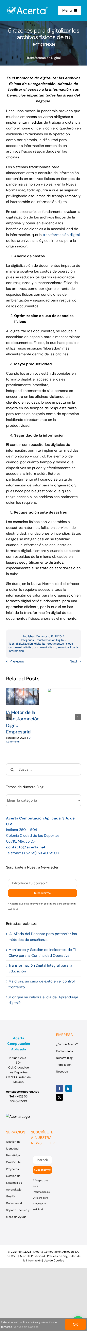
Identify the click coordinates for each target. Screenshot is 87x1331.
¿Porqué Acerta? (67, 1044)
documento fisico (45, 647)
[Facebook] (59, 1088)
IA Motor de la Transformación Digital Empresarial (22, 696)
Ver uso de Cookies (25, 1327)
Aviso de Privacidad (32, 1256)
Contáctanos (64, 1051)
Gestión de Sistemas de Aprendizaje (14, 1182)
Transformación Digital (44, 58)
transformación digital (61, 234)
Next (73, 661)
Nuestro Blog (64, 1058)
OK (75, 1324)
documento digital (20, 647)
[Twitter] (59, 1097)
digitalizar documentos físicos (53, 643)
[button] (9, 717)
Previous (17, 661)
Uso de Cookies (54, 1260)
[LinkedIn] (68, 1088)
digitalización (24, 643)
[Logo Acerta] (27, 4)
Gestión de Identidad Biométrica (13, 1148)
